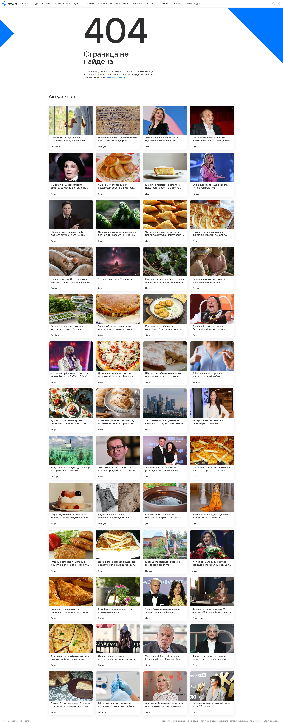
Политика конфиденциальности (214, 721)
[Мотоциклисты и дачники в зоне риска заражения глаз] (165, 552)
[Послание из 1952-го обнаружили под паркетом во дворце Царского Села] (118, 128)
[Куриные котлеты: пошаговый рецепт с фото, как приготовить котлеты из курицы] (71, 552)
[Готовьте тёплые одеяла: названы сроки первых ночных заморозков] (165, 269)
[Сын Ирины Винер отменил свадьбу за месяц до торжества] (71, 175)
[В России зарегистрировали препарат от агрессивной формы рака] (118, 693)
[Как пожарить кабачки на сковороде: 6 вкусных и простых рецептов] (165, 316)
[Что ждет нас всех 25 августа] (118, 269)
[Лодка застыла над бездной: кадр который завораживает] (71, 458)
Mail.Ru (6, 721)
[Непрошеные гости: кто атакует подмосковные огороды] (212, 269)
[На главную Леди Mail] (11, 3)
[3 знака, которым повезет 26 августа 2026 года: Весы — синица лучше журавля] (212, 599)
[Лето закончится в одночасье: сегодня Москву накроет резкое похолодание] (165, 410)
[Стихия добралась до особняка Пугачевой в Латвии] (212, 175)
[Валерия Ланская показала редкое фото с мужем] (212, 410)
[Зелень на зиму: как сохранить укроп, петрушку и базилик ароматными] (71, 316)
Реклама (28, 721)
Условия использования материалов (246, 721)
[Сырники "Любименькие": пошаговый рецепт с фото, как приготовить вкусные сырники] (118, 175)
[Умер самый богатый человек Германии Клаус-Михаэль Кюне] (165, 646)
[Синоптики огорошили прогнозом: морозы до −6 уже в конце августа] (118, 646)
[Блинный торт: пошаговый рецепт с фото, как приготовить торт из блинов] (71, 693)
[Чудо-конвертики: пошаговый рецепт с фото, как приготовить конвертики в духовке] (165, 222)
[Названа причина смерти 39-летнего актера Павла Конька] (71, 222)
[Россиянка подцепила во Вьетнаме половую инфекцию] (71, 128)
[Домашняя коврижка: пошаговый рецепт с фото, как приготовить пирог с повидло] (118, 552)
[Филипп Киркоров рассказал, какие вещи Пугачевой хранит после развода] (212, 646)
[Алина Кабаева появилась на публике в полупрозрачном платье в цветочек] (165, 128)
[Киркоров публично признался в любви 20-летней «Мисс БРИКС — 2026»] (71, 363)
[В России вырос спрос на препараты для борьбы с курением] (212, 363)
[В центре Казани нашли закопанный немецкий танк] (118, 505)
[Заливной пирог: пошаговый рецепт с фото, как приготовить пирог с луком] (118, 316)
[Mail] (4, 3)
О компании (16, 721)
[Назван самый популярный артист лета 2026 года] (212, 693)
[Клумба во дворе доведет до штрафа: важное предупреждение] (118, 599)
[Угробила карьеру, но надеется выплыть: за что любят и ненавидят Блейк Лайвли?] (212, 505)
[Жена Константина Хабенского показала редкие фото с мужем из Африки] (118, 458)
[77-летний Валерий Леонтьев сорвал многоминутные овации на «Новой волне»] (212, 552)
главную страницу (115, 77)
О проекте (166, 721)
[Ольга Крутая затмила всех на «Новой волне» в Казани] (165, 599)
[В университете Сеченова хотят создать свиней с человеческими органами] (71, 269)
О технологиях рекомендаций (185, 721)
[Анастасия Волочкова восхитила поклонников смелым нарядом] (165, 693)
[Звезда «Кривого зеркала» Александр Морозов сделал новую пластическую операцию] (212, 316)
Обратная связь (271, 721)
